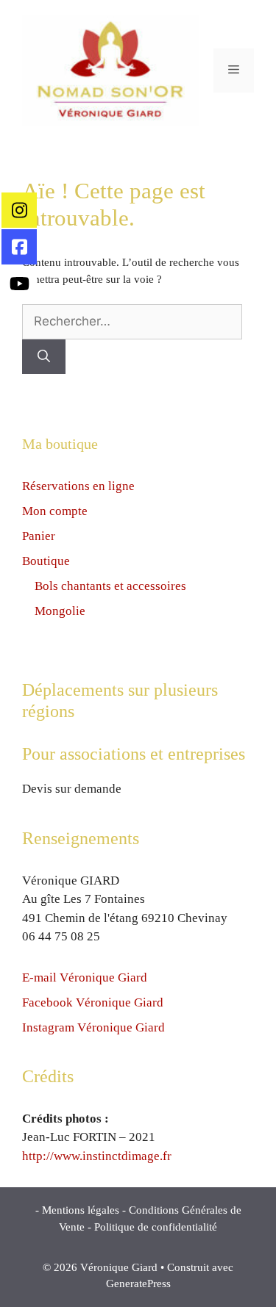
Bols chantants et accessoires (110, 586)
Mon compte (55, 511)
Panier (38, 536)
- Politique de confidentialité (152, 1227)
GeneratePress (138, 1283)
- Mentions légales (77, 1210)
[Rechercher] (44, 357)
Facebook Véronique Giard (92, 1002)
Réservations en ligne (78, 486)
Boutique (46, 561)
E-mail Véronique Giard (84, 977)
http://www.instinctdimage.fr (96, 1156)
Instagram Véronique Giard (93, 1027)
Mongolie (60, 611)
